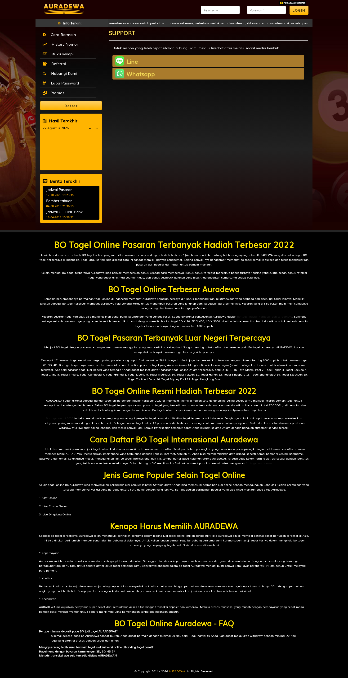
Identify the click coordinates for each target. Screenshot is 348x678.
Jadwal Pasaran (59, 189)
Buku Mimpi (61, 54)
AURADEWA (177, 671)
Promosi (57, 92)
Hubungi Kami (63, 73)
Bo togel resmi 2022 (59, 418)
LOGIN (299, 10)
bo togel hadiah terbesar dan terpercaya (264, 316)
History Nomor (63, 44)
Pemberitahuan (59, 200)
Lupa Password (64, 83)
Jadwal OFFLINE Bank (64, 211)
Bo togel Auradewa (259, 463)
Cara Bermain (62, 34)
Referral (57, 63)
